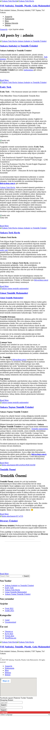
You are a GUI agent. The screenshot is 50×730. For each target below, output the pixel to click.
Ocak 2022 (9, 608)
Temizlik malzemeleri (39, 429)
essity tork (4, 250)
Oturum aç (9, 631)
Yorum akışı (9, 636)
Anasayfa (3, 29)
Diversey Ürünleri (9, 521)
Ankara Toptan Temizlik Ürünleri (17, 407)
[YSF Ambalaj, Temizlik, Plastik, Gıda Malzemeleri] (8, 1)
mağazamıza (28, 70)
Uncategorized (10, 622)
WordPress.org (10, 638)
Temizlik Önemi (8, 469)
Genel (7, 620)
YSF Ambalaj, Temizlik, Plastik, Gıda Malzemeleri (25, 5)
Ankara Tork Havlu (7, 187)
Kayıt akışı (9, 634)
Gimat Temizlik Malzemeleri (14, 293)
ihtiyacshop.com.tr (7, 183)
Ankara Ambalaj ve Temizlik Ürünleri (19, 46)
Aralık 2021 (9, 611)
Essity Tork (5, 87)
